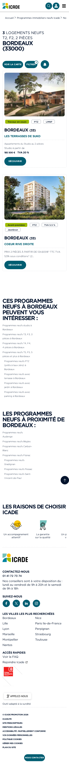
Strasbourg (43, 634)
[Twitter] (16, 603)
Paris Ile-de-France (48, 623)
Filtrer (31, 63)
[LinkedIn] (26, 603)
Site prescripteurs (12, 723)
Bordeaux (9, 618)
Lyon (6, 629)
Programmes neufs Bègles (16, 441)
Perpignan (42, 629)
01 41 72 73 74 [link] (12, 575)
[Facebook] (6, 603)
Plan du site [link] (9, 747)
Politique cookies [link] (12, 739)
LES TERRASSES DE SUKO (22, 136)
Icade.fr (7, 719)
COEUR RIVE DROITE (19, 244)
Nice (38, 618)
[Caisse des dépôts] (13, 685)
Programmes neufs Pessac (18, 469)
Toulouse (41, 639)
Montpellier (10, 639)
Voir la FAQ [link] (10, 657)
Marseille (9, 634)
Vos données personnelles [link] (17, 735)
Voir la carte (12, 64)
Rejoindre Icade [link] (14, 662)
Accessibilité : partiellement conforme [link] (24, 731)
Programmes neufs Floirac (16, 455)
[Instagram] (36, 603)
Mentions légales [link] (12, 727)
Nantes (7, 645)
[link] (11, 6)
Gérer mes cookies (13, 743)
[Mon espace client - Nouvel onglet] (56, 6)
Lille (5, 623)
